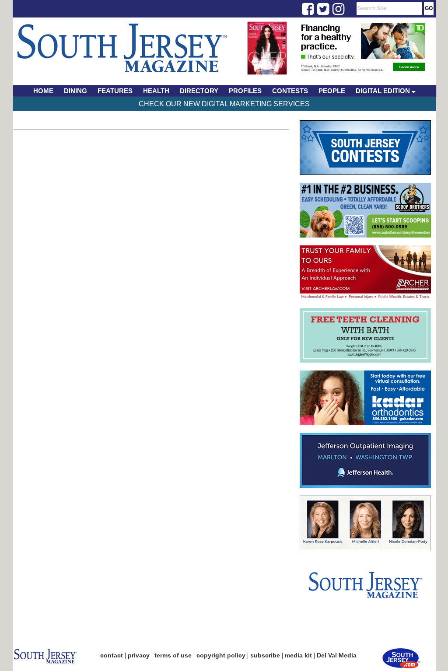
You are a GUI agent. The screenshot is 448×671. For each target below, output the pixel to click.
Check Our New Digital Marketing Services (224, 104)
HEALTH (156, 90)
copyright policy (220, 655)
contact (111, 655)
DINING (75, 90)
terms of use (173, 655)
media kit (298, 655)
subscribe (265, 655)
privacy (139, 655)
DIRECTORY (199, 90)
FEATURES (115, 90)
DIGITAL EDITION (384, 90)
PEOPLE (331, 90)
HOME (43, 90)
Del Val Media (337, 655)
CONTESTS (290, 90)
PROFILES (245, 90)
